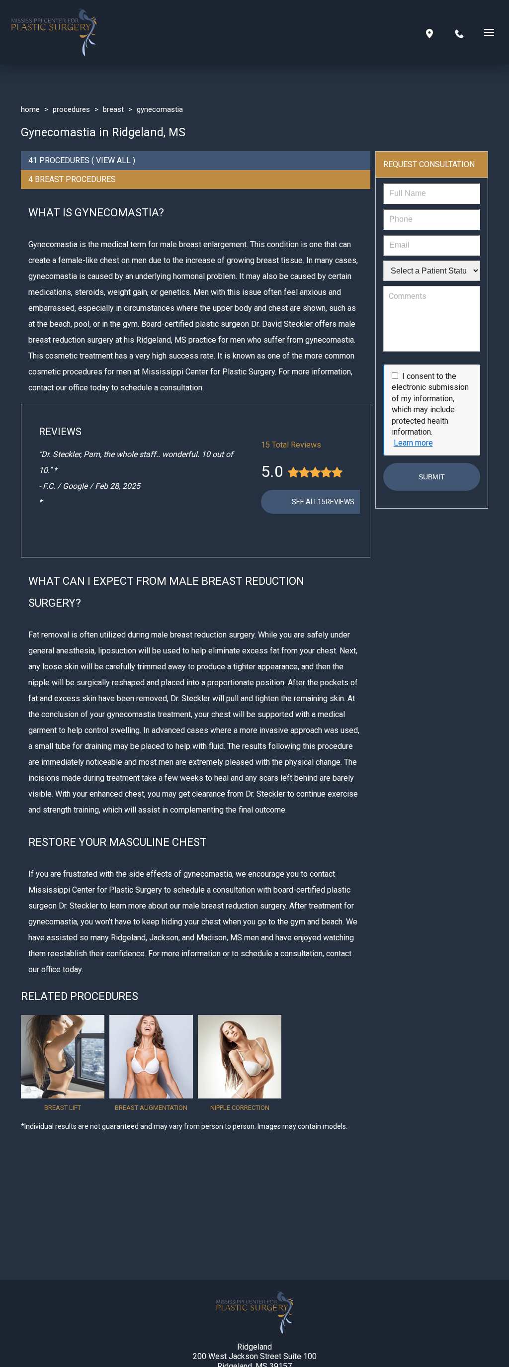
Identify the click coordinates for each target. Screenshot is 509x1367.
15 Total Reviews (291, 445)
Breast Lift (62, 1107)
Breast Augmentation (151, 1107)
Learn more (413, 443)
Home (30, 109)
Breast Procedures (75, 179)
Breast (113, 109)
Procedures (71, 109)
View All (113, 160)
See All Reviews (323, 502)
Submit (432, 477)
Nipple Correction (239, 1107)
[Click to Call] (459, 32)
